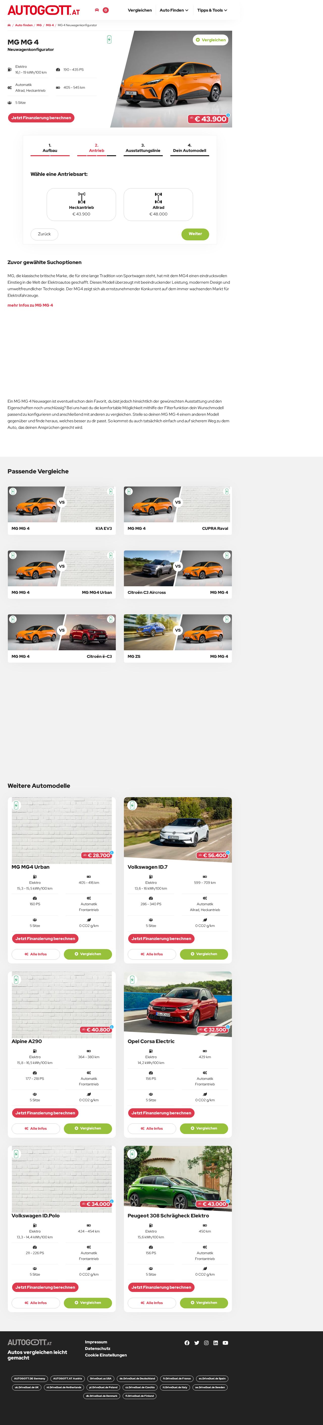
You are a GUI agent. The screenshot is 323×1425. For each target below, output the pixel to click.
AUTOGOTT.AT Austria (67, 1378)
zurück (44, 234)
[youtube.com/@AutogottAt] (225, 1343)
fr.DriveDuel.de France (177, 1378)
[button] (175, 10)
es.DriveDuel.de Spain (212, 1378)
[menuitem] (140, 10)
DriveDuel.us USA (101, 1378)
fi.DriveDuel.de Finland (139, 1396)
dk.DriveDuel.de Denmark (101, 1396)
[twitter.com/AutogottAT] (196, 1343)
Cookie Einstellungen (106, 1355)
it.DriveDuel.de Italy (175, 1387)
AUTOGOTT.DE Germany (29, 1378)
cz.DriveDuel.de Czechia (140, 1387)
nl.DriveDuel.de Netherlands (64, 1387)
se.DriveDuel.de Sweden (210, 1387)
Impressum (96, 1342)
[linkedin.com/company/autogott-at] (215, 1343)
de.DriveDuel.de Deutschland (137, 1378)
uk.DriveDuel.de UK (27, 1387)
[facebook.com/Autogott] (187, 1343)
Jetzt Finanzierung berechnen (41, 117)
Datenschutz (97, 1348)
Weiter (195, 233)
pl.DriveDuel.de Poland (103, 1387)
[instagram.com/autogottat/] (206, 1343)
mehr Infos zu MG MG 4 (30, 305)
